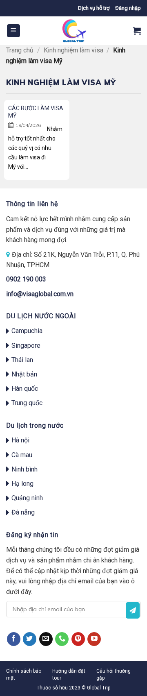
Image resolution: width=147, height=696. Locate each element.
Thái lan (22, 360)
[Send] (133, 610)
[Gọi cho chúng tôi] (62, 639)
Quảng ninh (27, 498)
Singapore (25, 345)
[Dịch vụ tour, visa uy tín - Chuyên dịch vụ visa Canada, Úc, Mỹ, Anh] (73, 30)
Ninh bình (24, 469)
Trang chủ (19, 50)
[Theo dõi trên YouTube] (94, 639)
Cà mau (21, 455)
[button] (128, 8)
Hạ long (22, 483)
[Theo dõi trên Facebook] (13, 639)
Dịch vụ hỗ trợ (93, 8)
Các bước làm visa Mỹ (35, 112)
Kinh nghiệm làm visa (73, 50)
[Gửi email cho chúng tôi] (46, 639)
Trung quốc (26, 403)
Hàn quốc (24, 388)
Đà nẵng (23, 512)
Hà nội (20, 440)
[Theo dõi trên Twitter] (29, 639)
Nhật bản (24, 374)
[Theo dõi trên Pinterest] (78, 639)
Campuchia (26, 331)
